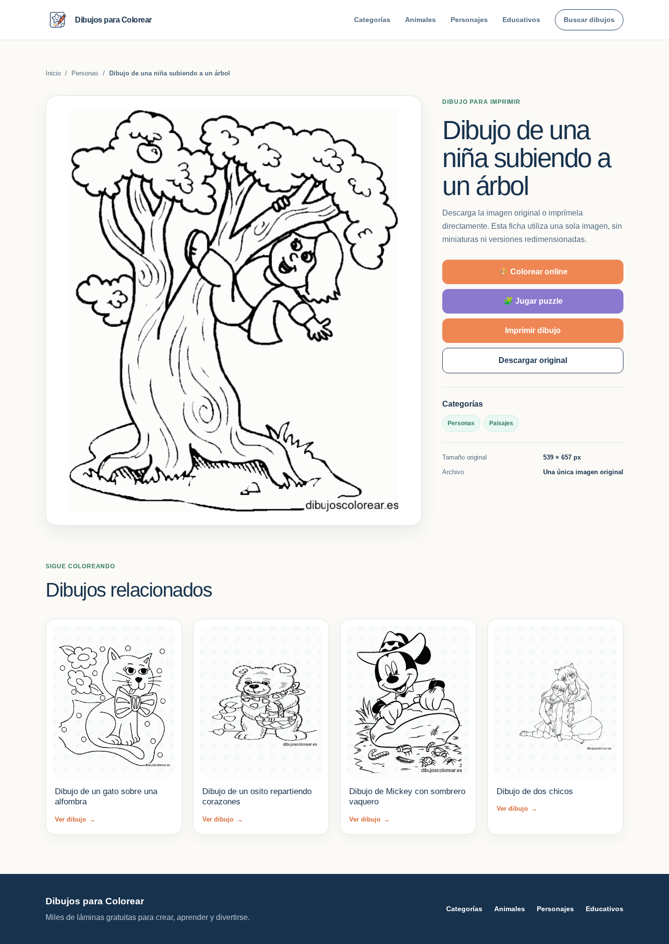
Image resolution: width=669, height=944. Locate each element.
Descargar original (533, 360)
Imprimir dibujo (533, 330)
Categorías (372, 20)
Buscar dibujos (589, 20)
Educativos (521, 20)
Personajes (469, 20)
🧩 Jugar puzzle (533, 301)
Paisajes (501, 423)
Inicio (53, 73)
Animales (420, 20)
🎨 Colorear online (533, 271)
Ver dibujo (75, 819)
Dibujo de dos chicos (535, 791)
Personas (85, 73)
